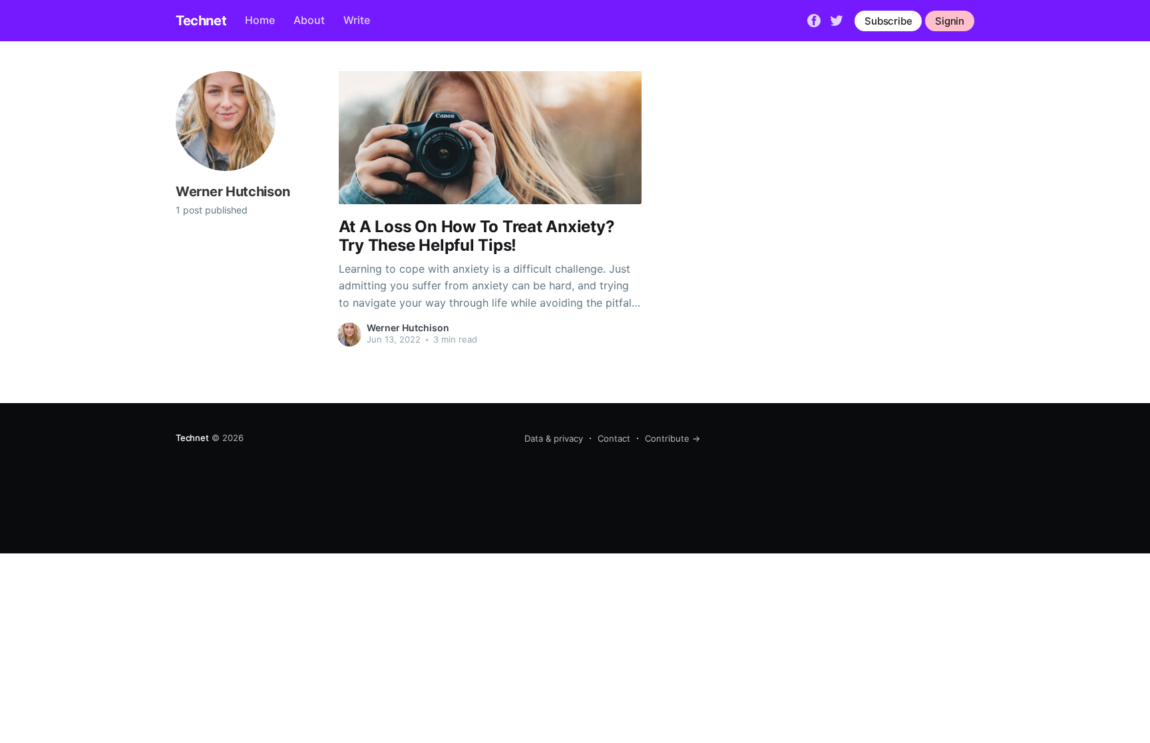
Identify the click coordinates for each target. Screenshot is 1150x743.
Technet (201, 21)
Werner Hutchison (408, 327)
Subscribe (888, 21)
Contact (614, 438)
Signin (949, 21)
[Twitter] (836, 20)
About (309, 20)
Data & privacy (553, 438)
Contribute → (672, 438)
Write (356, 20)
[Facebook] (814, 20)
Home (260, 20)
